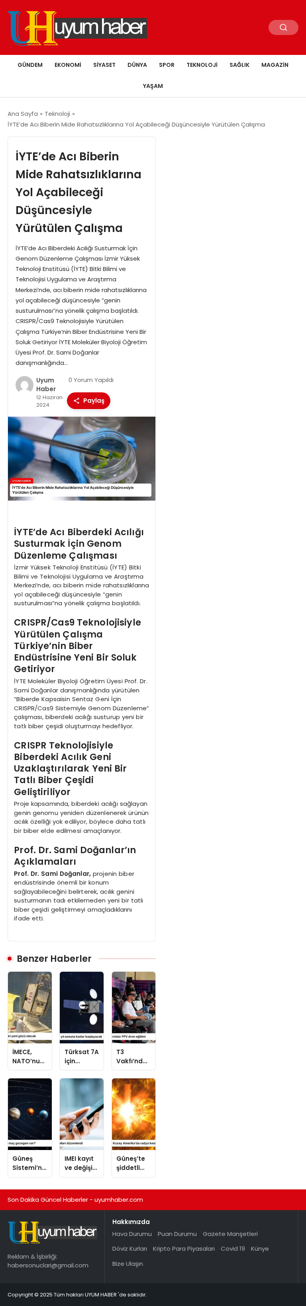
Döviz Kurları (129, 1248)
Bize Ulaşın (127, 1263)
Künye (260, 1248)
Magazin (274, 65)
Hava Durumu (132, 1234)
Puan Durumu (177, 1234)
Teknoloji (202, 65)
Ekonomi (68, 65)
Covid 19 (233, 1248)
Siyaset (104, 65)
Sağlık (239, 65)
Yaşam (153, 86)
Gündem (30, 65)
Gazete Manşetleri (230, 1234)
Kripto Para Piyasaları (184, 1248)
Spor (167, 65)
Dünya (137, 65)
